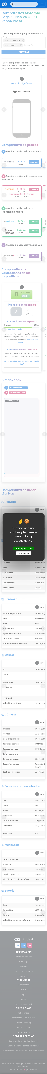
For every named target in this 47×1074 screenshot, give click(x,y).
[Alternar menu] (42, 4)
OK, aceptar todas (24, 548)
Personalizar (23, 553)
